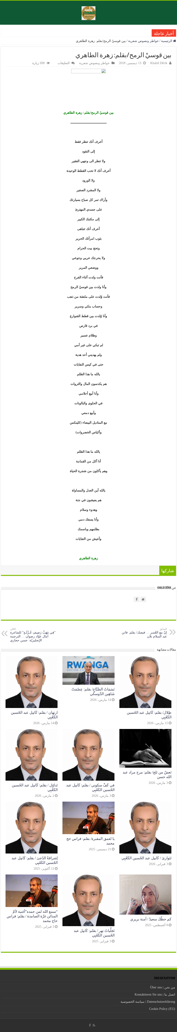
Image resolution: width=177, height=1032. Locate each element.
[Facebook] (89, 1025)
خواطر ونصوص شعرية (143, 41)
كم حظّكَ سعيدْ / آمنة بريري (150, 919)
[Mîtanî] (88, 13)
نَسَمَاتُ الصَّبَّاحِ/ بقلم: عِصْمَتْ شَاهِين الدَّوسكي (93, 691)
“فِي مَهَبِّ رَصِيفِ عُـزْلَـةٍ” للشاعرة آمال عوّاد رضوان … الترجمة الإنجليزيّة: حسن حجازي (33, 635)
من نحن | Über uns (162, 987)
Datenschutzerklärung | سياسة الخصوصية (148, 1001)
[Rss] (94, 1025)
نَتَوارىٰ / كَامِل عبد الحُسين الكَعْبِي (146, 858)
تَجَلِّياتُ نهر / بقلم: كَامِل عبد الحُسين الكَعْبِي (94, 932)
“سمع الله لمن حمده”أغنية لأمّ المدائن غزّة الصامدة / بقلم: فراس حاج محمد (32, 916)
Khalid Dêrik (158, 63)
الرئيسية (167, 41)
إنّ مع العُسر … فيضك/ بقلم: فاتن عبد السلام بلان (144, 633)
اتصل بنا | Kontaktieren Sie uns (155, 994)
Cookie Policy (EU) (162, 1009)
